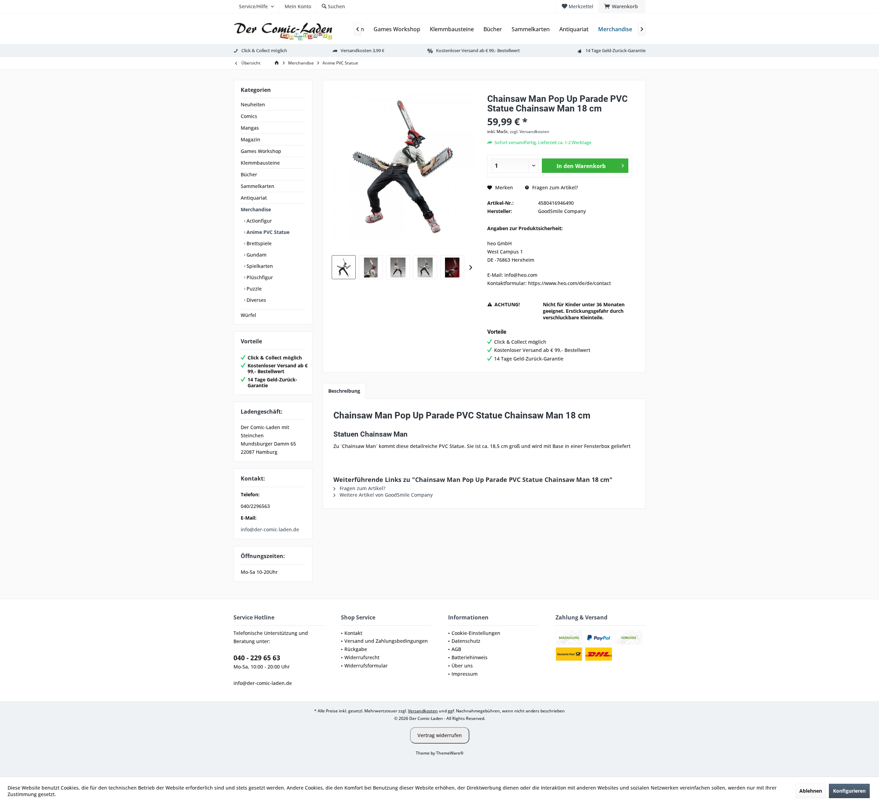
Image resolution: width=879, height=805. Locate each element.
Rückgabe (355, 649)
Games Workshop (261, 151)
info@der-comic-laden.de (270, 529)
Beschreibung (344, 391)
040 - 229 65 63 (256, 657)
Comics (249, 116)
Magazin (250, 139)
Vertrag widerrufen (440, 735)
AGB (456, 649)
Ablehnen (810, 791)
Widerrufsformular (366, 665)
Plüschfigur (259, 277)
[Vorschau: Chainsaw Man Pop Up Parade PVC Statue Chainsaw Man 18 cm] (344, 267)
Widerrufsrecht (361, 657)
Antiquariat (254, 197)
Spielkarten (259, 266)
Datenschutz (466, 641)
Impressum (465, 674)
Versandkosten (423, 711)
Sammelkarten (257, 186)
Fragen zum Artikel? (554, 187)
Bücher (249, 174)
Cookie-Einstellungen (476, 633)
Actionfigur (258, 220)
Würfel (248, 315)
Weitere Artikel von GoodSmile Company (385, 495)
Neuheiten (253, 104)
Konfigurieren (849, 791)
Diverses (255, 300)
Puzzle (253, 288)
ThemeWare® (450, 753)
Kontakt (353, 633)
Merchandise (256, 209)
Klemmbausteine (260, 162)
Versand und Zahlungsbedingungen (386, 641)
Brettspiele (258, 243)
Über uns (462, 665)
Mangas (250, 128)
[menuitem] (622, 6)
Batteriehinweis (470, 657)
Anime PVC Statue (267, 232)
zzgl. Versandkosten (529, 131)
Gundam (255, 254)
